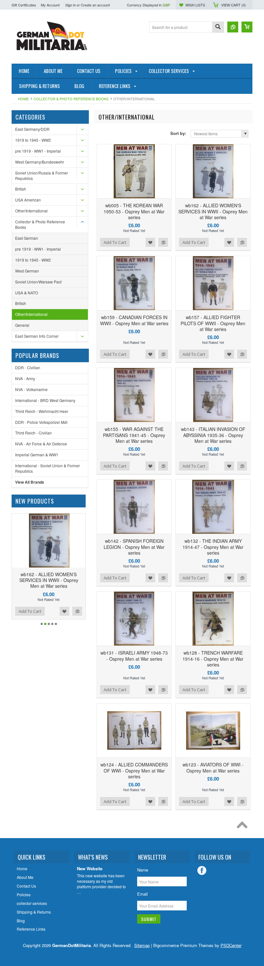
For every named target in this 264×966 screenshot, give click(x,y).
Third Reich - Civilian (33, 432)
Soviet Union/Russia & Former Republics (41, 175)
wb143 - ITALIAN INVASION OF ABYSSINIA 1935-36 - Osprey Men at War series (213, 435)
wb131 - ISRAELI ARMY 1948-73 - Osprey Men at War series (134, 655)
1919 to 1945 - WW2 (33, 140)
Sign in (70, 4)
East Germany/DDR (32, 129)
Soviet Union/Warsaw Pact (38, 281)
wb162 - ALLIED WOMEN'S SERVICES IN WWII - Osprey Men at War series (213, 211)
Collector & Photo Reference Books (70, 98)
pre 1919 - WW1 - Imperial (38, 151)
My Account (50, 4)
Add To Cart (115, 242)
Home (23, 98)
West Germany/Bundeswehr (39, 162)
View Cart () (233, 4)
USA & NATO (26, 292)
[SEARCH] (218, 27)
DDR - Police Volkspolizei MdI (41, 422)
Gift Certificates (24, 4)
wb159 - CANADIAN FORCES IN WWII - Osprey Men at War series (134, 320)
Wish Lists (195, 4)
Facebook (201, 870)
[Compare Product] (232, 27)
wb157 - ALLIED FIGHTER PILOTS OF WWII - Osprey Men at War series (213, 323)
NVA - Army (25, 378)
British (20, 189)
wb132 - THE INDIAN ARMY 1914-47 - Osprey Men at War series (213, 547)
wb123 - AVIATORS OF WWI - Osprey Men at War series (213, 767)
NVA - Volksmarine (31, 389)
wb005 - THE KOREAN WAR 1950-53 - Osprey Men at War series (134, 211)
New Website (89, 869)
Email (142, 894)
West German (27, 270)
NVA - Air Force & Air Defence (41, 443)
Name (142, 870)
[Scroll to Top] (244, 826)
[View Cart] (246, 27)
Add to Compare (163, 242)
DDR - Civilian (27, 367)
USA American (28, 199)
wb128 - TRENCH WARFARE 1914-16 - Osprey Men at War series (213, 658)
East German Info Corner (37, 336)
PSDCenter (231, 945)
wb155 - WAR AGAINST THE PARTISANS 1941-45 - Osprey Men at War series (134, 435)
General (22, 325)
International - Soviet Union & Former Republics (47, 468)
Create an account (95, 4)
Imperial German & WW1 (36, 454)
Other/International (31, 210)
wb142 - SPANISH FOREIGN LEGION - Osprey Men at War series (134, 547)
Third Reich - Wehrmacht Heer (41, 411)
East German (26, 238)
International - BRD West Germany (45, 400)
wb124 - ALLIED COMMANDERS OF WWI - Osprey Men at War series (134, 770)
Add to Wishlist (150, 242)
